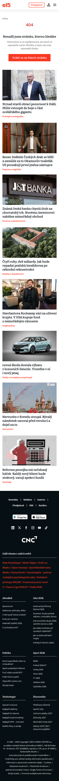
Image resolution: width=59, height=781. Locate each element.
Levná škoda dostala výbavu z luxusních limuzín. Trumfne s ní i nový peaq (26, 369)
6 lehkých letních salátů (43, 642)
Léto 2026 (38, 598)
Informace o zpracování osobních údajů (24, 762)
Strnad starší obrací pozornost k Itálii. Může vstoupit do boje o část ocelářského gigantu (29, 108)
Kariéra (43, 505)
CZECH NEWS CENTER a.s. (40, 741)
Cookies (47, 762)
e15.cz (5, 18)
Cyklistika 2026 (39, 686)
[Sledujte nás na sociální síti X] (19, 527)
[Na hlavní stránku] (6, 4)
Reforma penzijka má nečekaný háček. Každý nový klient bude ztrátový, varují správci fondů (24, 473)
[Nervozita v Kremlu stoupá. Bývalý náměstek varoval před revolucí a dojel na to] (29, 398)
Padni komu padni (10, 676)
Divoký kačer (8, 685)
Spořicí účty (38, 709)
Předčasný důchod (41, 704)
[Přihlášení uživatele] (49, 5)
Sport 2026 (39, 653)
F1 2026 (36, 678)
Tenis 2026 (38, 673)
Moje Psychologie (11, 562)
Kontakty (13, 499)
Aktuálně (7, 598)
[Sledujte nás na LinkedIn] (12, 527)
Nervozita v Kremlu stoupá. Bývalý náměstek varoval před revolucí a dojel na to (27, 421)
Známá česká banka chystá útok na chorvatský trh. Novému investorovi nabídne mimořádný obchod (28, 212)
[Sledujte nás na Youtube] (39, 527)
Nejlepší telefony (9, 709)
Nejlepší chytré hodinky (13, 717)
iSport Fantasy (19, 567)
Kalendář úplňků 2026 (12, 623)
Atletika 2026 (39, 682)
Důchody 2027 (39, 717)
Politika (6, 653)
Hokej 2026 (38, 669)
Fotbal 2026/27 (39, 665)
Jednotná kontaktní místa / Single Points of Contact (29, 769)
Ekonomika (39, 696)
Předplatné (18, 505)
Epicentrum (7, 606)
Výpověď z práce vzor (12, 681)
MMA (35, 661)
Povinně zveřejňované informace (36, 773)
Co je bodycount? (10, 627)
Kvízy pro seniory (10, 619)
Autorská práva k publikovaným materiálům (29, 755)
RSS (31, 505)
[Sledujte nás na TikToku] (46, 527)
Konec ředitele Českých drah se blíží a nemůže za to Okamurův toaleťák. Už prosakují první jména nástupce (28, 161)
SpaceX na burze (9, 704)
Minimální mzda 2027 (42, 721)
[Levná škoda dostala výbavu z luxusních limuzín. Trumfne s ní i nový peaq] (29, 346)
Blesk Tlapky (29, 562)
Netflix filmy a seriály (11, 726)
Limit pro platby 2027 (42, 713)
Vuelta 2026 (36, 587)
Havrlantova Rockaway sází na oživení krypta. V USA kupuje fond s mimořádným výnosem (29, 317)
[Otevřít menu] (55, 5)
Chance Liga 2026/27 (17, 587)
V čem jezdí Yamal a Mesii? (14, 614)
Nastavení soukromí (19, 766)
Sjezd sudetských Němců (13, 668)
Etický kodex (13, 773)
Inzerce (41, 499)
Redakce (27, 499)
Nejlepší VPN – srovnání (13, 721)
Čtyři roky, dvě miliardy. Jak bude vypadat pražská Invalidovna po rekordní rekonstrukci (25, 265)
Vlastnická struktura (39, 766)
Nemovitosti (18, 572)
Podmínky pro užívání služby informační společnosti (28, 758)
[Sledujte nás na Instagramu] (32, 527)
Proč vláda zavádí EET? (12, 672)
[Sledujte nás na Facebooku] (26, 527)
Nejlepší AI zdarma (10, 713)
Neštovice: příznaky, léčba (14, 610)
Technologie (9, 696)
